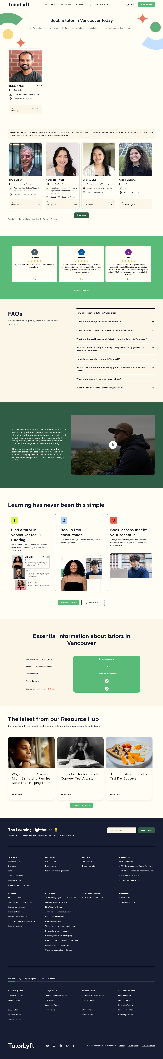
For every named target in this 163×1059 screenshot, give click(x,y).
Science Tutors (88, 1014)
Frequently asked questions (57, 871)
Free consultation (15, 897)
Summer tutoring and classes (20, 902)
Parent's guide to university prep (58, 936)
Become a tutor (103, 4)
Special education (16, 926)
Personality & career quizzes (57, 931)
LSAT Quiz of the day (54, 907)
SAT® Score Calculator (129, 875)
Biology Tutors (51, 991)
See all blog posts (81, 805)
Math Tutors (50, 1010)
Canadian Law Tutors (127, 991)
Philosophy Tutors (126, 1010)
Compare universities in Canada (58, 950)
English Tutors (14, 1000)
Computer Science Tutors (93, 995)
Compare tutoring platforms (20, 885)
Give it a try (146, 830)
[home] (19, 4)
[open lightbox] (113, 445)
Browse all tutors (69, 602)
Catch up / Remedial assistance (21, 921)
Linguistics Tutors (125, 1005)
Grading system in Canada (56, 902)
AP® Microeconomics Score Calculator (136, 866)
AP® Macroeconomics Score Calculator (136, 871)
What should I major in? (55, 916)
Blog (89, 4)
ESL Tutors (49, 1000)
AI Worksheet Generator (92, 897)
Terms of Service (148, 1046)
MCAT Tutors (87, 1010)
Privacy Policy (133, 1046)
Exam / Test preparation (18, 916)
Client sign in (50, 861)
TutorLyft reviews (15, 875)
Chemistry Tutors (15, 995)
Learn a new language (17, 907)
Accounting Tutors (16, 991)
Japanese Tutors (52, 1005)
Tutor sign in (87, 861)
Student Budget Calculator (130, 880)
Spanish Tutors (14, 1019)
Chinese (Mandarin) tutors (56, 995)
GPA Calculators (126, 861)
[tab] (11, 979)
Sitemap (122, 1046)
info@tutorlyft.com (127, 902)
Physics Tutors (14, 1014)
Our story (50, 4)
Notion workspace (53, 921)
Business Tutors (88, 991)
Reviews (79, 4)
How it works (64, 4)
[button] (130, 4)
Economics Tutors (126, 995)
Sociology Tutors (125, 1014)
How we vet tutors (16, 880)
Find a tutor (146, 4)
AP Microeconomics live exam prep (60, 912)
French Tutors (124, 1000)
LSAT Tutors (13, 1010)
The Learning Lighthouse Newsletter (60, 897)
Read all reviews (81, 290)
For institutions (14, 912)
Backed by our (43, 689)
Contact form (124, 897)
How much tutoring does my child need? (62, 940)
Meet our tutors (14, 861)
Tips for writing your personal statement (62, 926)
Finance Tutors (88, 1000)
